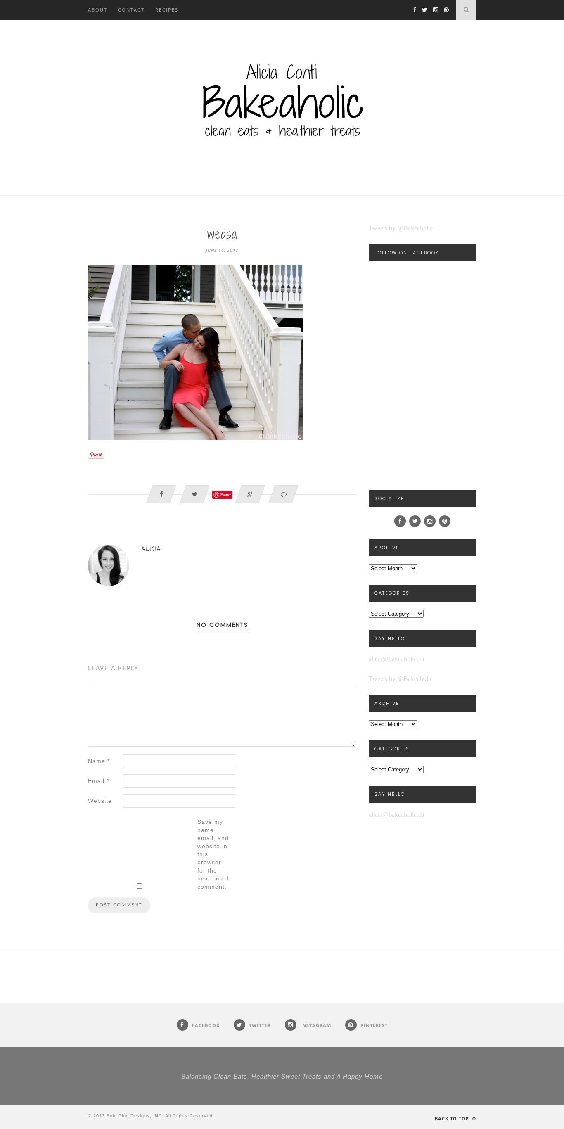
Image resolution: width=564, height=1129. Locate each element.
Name (99, 761)
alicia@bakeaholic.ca (396, 658)
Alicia (151, 549)
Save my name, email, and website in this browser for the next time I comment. (213, 854)
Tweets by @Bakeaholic (401, 228)
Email (98, 781)
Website (100, 800)
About (97, 10)
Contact (131, 10)
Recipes (166, 10)
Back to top (453, 1118)
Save (225, 494)
